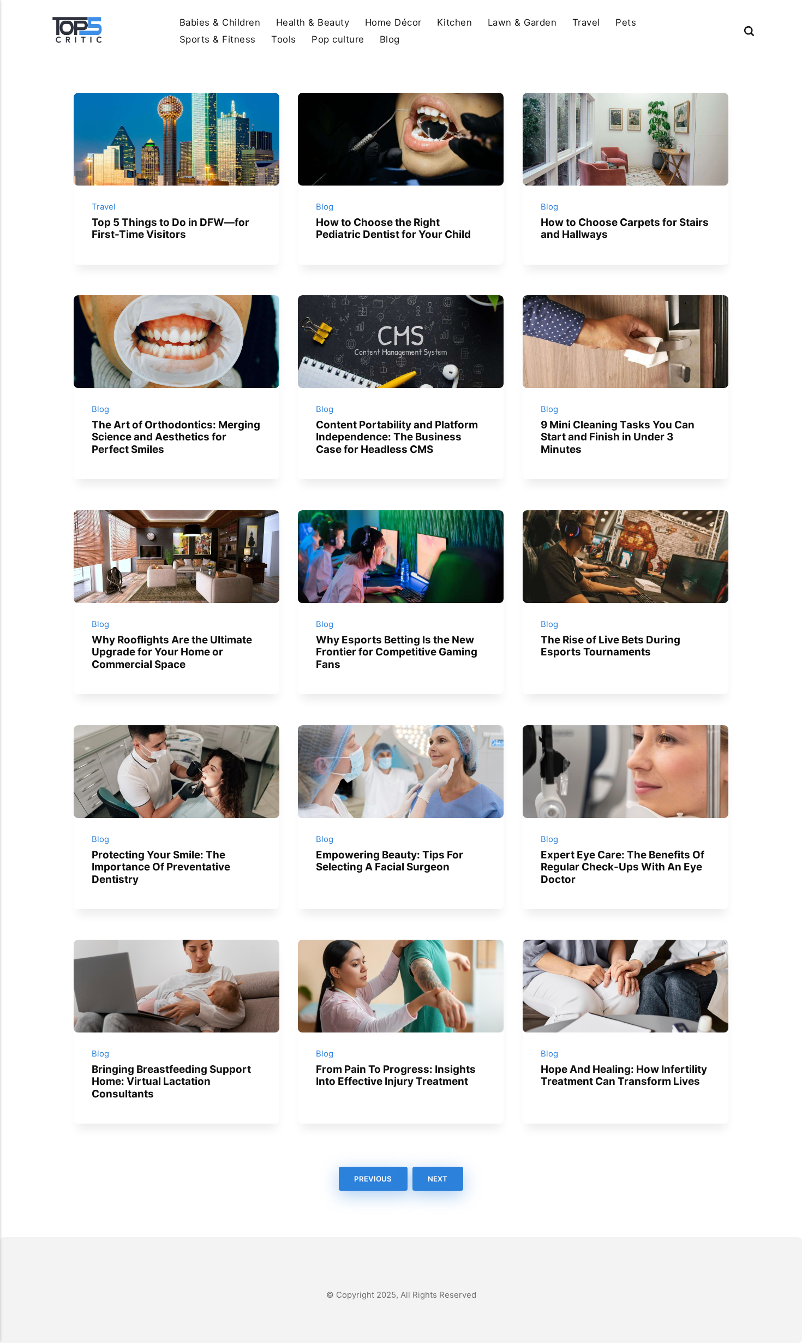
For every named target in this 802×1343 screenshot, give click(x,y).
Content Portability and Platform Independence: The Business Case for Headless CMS (397, 437)
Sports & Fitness (217, 39)
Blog (390, 39)
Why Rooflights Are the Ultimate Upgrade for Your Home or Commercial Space (172, 652)
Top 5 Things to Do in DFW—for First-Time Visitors (170, 228)
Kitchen (454, 22)
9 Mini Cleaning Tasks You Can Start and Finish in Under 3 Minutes (618, 437)
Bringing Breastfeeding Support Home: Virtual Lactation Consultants (171, 1081)
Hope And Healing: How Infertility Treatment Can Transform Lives (624, 1075)
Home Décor (393, 22)
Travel (586, 22)
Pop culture (338, 39)
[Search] (749, 31)
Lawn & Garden (522, 22)
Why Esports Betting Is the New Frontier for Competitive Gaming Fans (396, 652)
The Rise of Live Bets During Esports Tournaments (610, 646)
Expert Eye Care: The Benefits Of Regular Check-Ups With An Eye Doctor (622, 866)
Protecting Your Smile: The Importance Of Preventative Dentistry (161, 866)
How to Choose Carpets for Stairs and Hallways (625, 228)
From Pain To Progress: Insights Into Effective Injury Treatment (396, 1075)
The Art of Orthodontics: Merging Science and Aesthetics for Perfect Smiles (176, 437)
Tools (283, 39)
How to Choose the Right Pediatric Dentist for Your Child (393, 228)
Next (438, 1178)
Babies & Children (220, 22)
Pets (625, 22)
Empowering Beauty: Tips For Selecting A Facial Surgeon (389, 860)
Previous (373, 1178)
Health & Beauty (313, 22)
